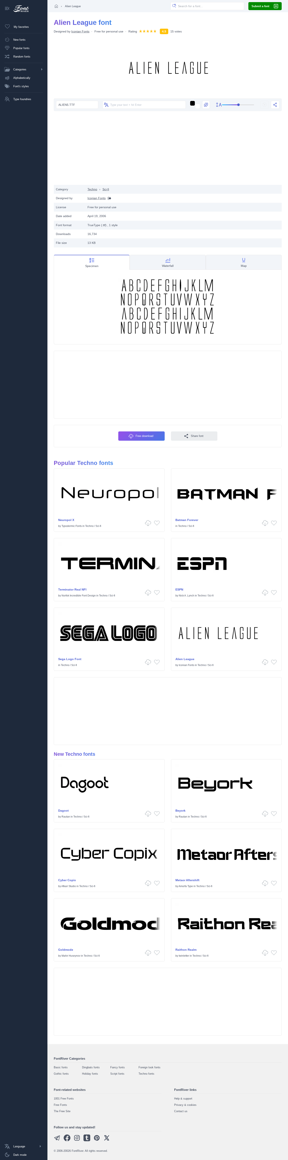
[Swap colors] (206, 105)
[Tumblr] (86, 1140)
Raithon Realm (185, 949)
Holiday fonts (90, 1073)
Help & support (183, 1098)
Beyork (180, 810)
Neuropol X (66, 520)
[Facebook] (67, 1140)
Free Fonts (60, 1104)
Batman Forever (186, 520)
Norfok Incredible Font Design (79, 595)
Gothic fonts (61, 1073)
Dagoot (63, 810)
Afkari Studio (68, 886)
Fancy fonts (117, 1067)
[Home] (56, 6)
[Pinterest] (96, 1140)
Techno (92, 189)
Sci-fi (105, 189)
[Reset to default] (264, 105)
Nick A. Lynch (186, 595)
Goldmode (65, 949)
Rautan (66, 816)
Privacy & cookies (185, 1104)
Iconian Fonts (80, 31)
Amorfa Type (186, 886)
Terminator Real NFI (72, 589)
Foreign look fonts (149, 1067)
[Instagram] (77, 1140)
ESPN (179, 589)
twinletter (184, 955)
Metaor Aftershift (187, 880)
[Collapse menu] (7, 8)
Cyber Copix (67, 880)
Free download (144, 436)
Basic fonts (61, 1067)
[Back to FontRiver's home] (19, 8)
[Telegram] (57, 1140)
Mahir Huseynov (71, 955)
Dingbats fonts (91, 1067)
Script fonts (117, 1073)
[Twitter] (106, 1140)
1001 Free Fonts (64, 1098)
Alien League (184, 659)
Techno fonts (146, 1073)
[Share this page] (275, 105)
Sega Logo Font (69, 659)
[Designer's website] (108, 198)
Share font (197, 436)
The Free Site (62, 1111)
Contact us (180, 1111)
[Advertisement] (167, 151)
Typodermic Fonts (72, 526)
